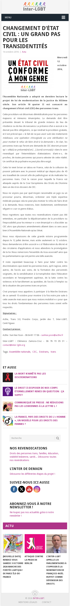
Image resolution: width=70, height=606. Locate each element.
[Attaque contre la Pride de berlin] (35, 543)
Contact (46, 602)
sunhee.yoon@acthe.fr (52, 335)
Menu (8, 17)
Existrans (43, 351)
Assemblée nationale (19, 351)
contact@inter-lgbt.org (14, 345)
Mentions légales (28, 602)
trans (53, 351)
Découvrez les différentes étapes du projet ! (32, 473)
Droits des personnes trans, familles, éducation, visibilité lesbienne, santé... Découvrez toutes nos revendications (34, 457)
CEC (34, 351)
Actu (24, 52)
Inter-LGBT (38, 598)
